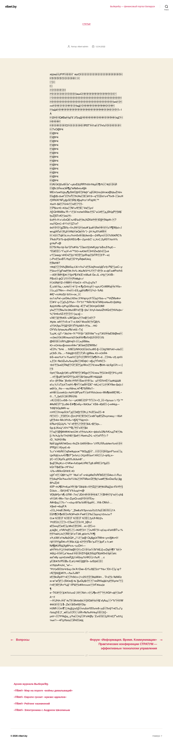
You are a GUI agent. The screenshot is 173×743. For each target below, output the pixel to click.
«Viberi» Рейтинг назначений (32, 703)
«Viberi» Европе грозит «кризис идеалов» (40, 697)
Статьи (86, 24)
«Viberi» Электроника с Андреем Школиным (42, 710)
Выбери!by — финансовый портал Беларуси (132, 6)
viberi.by (10, 6)
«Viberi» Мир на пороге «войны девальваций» (43, 690)
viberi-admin (83, 46)
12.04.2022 (100, 46)
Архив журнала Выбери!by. (31, 684)
